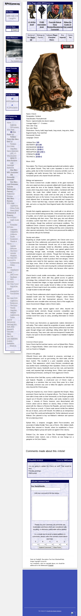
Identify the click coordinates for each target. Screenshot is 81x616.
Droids (12, 236)
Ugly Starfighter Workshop (10, 165)
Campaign (13, 229)
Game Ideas (14, 210)
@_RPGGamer (12, 108)
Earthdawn (10, 343)
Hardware (13, 277)
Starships (13, 248)
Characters (14, 232)
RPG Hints (10, 203)
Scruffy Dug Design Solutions (54, 611)
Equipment (14, 239)
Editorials (13, 125)
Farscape (10, 331)
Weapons (13, 255)
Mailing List (11, 194)
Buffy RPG (10, 327)
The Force (13, 251)
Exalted (9, 341)
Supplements (14, 263)
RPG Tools (10, 130)
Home (9, 122)
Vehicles (13, 253)
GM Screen (14, 274)
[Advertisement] (50, 588)
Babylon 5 (10, 329)
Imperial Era (14, 291)
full (13, 134)
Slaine (9, 334)
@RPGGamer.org (12, 101)
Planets (12, 308)
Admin (12, 352)
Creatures (13, 234)
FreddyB (50, 565)
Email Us (13, 346)
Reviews (10, 196)
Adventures (14, 206)
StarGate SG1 (12, 324)
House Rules (14, 208)
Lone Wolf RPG (12, 339)
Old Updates (14, 127)
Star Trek (10, 336)
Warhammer (11, 322)
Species (13, 246)
